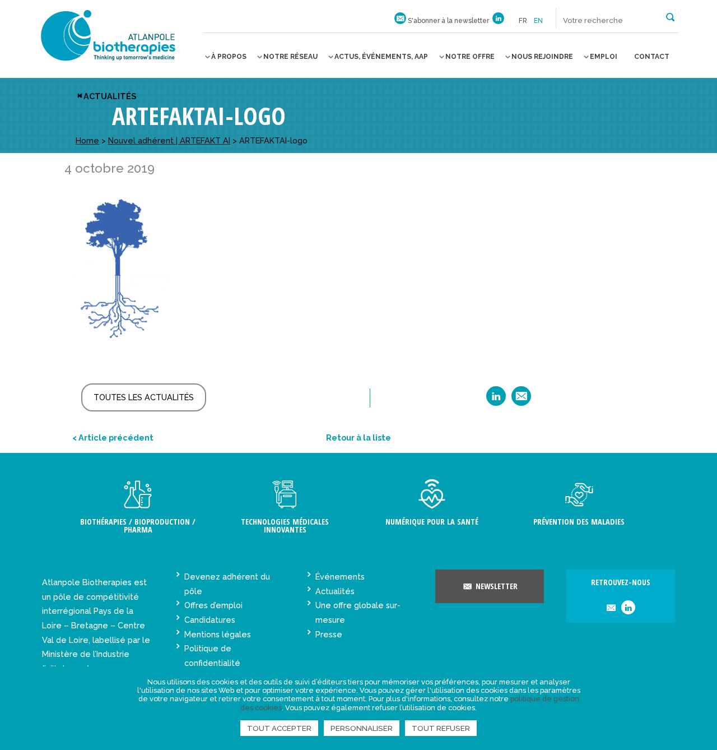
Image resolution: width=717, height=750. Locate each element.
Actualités (109, 96)
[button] (670, 16)
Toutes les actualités (144, 397)
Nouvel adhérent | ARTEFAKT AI (169, 140)
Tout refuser (441, 728)
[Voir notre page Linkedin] (498, 21)
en (538, 21)
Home (87, 140)
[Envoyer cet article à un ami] (521, 400)
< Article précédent (112, 437)
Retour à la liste (358, 437)
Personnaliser (361, 728)
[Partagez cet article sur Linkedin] (496, 400)
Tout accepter (279, 728)
